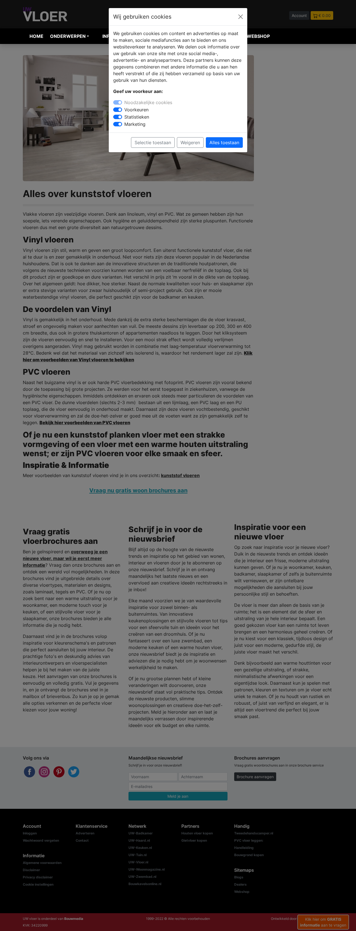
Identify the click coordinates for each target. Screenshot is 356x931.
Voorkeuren (136, 109)
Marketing (134, 124)
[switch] (117, 109)
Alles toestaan (224, 142)
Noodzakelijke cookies (148, 102)
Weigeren (190, 142)
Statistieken (136, 117)
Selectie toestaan (153, 142)
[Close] (240, 16)
